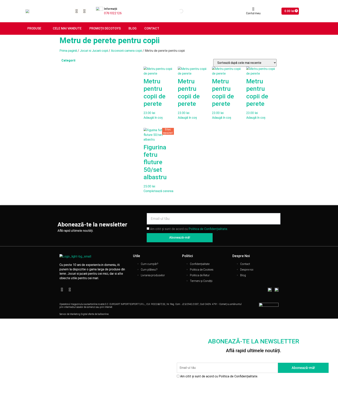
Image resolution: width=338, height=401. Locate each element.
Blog (133, 28)
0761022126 (113, 13)
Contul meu (253, 13)
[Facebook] (76, 11)
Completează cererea (158, 191)
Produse (34, 28)
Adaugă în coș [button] (153, 117)
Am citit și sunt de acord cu (189, 229)
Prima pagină (68, 51)
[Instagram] (84, 11)
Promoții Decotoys (105, 28)
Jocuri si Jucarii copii (94, 51)
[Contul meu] (253, 9)
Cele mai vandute (67, 28)
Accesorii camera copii (126, 51)
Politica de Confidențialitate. (208, 229)
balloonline (103, 314)
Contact (151, 28)
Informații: (111, 8)
